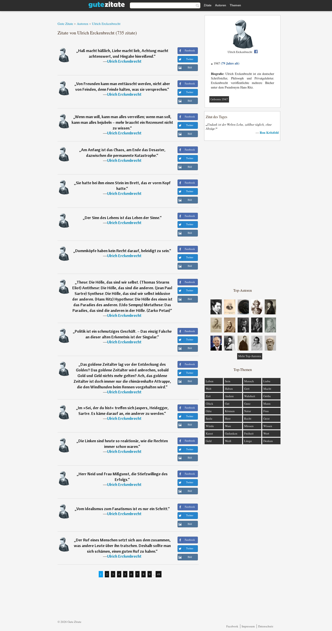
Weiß (228, 441)
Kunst (209, 433)
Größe (267, 396)
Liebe (266, 381)
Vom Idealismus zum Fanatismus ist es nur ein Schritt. (122, 508)
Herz (228, 418)
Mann (267, 404)
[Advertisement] (242, 214)
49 (158, 574)
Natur (247, 411)
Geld (209, 441)
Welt (208, 389)
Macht (267, 389)
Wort (266, 433)
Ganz (247, 404)
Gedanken (231, 433)
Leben (209, 381)
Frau (266, 411)
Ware (228, 426)
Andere (229, 396)
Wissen (267, 426)
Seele (209, 418)
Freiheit (249, 433)
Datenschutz (265, 626)
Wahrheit (249, 396)
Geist (266, 418)
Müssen (249, 426)
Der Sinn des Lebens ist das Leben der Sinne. (122, 217)
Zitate (207, 5)
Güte (209, 411)
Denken (268, 441)
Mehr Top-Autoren (249, 356)
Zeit (208, 396)
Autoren (220, 5)
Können (230, 411)
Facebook (232, 626)
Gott (247, 389)
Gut (227, 404)
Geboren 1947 (219, 99)
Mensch (249, 381)
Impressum (248, 626)
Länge (248, 441)
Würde (210, 426)
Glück (209, 404)
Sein (227, 381)
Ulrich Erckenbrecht (124, 61)
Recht (247, 418)
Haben (229, 389)
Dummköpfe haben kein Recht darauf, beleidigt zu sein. (122, 250)
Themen (235, 5)
